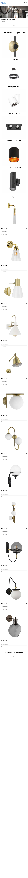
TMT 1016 (4, 303)
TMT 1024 (4, 603)
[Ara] (24, 3)
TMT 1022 (4, 528)
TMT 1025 (4, 641)
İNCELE (3, 21)
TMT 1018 (4, 378)
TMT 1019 (4, 416)
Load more (14, 657)
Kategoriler (14, 197)
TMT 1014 (4, 266)
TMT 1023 (4, 566)
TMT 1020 (4, 453)
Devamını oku (4, 231)
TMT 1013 (4, 228)
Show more (4, 234)
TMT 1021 (4, 491)
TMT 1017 (4, 341)
